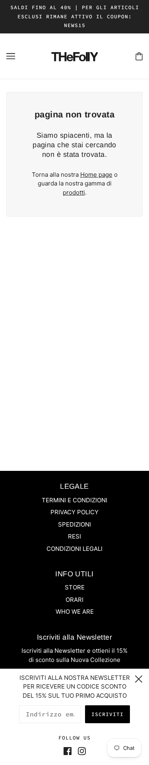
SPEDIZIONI (74, 524)
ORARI (74, 599)
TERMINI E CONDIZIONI (74, 500)
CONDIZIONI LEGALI (74, 548)
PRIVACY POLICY (74, 512)
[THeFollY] (74, 55)
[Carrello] (139, 56)
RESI (74, 536)
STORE (75, 587)
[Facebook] (69, 751)
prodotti (74, 192)
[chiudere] (139, 678)
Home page (96, 174)
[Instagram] (80, 751)
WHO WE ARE (75, 611)
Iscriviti (107, 714)
